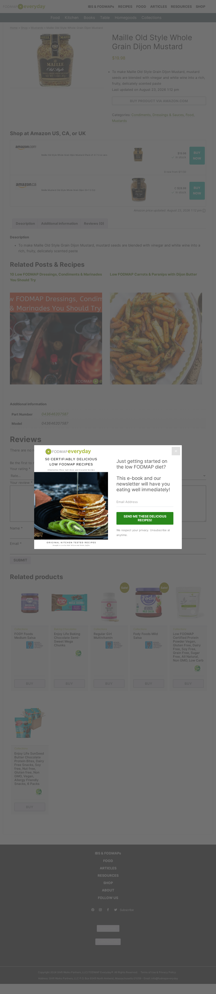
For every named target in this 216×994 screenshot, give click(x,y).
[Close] (176, 451)
